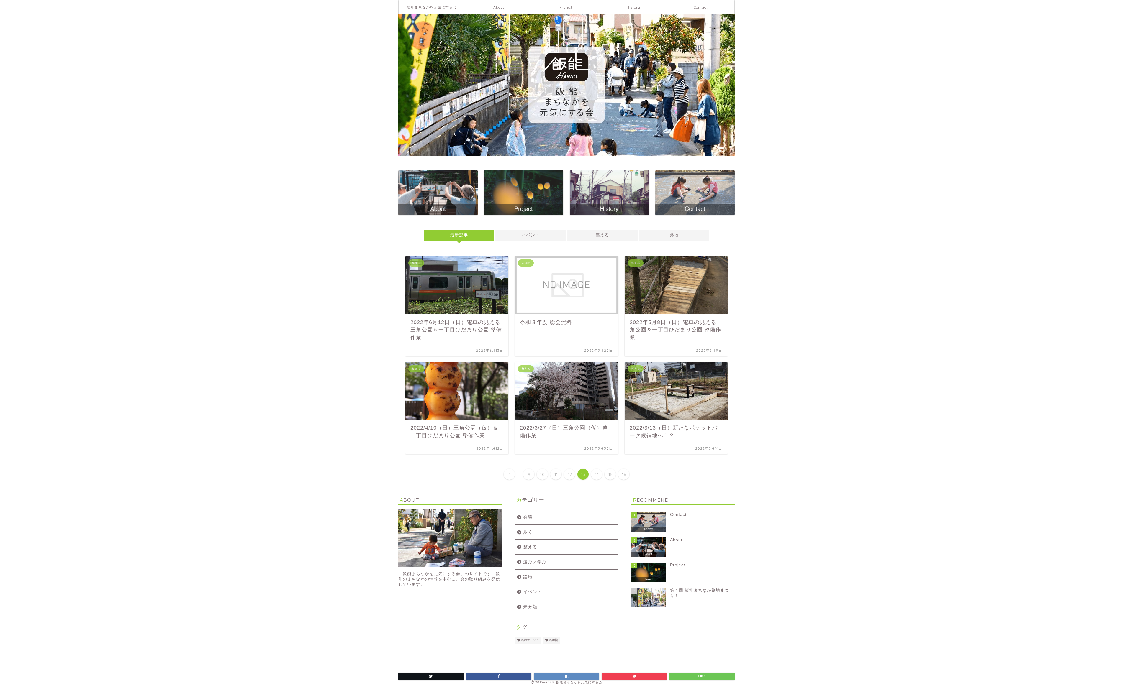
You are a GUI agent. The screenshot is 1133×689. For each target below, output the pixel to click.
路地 (674, 235)
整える (602, 235)
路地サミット (530, 640)
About (498, 7)
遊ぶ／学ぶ (535, 561)
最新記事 (459, 235)
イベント (530, 235)
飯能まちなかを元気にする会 (432, 7)
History (633, 7)
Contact (701, 7)
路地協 (553, 640)
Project (565, 7)
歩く (528, 532)
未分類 (530, 606)
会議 (528, 516)
